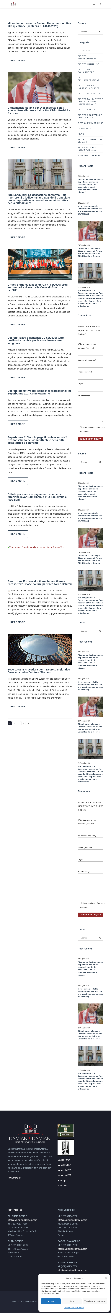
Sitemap (62, 1180)
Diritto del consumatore (86, 71)
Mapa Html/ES (64, 1170)
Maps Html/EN (64, 1165)
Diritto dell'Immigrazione (88, 79)
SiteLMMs (62, 1185)
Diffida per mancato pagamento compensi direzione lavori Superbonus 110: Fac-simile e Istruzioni (37, 497)
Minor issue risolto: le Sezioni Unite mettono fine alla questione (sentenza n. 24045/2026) (39, 25)
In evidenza (84, 128)
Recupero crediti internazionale (88, 148)
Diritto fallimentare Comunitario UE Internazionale (90, 101)
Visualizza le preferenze (94, 1301)
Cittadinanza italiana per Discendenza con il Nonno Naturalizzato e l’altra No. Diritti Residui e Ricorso (39, 110)
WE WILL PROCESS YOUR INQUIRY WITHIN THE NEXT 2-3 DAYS (90, 330)
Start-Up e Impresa (89, 155)
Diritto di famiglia (89, 94)
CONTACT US (15, 1210)
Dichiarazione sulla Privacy (74, 1308)
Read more (17, 60)
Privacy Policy (14, 1178)
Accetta (51, 1301)
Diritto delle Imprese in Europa (88, 87)
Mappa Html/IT (65, 1160)
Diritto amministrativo (87, 57)
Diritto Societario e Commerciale (90, 116)
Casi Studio (84, 51)
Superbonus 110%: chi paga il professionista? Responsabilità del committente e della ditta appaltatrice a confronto (37, 440)
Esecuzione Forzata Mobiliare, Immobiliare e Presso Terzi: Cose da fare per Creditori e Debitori (40, 583)
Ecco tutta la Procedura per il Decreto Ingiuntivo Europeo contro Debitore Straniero (39, 671)
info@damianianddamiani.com (22, 1220)
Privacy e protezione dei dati (90, 140)
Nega (71, 1301)
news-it (82, 134)
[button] (105, 1278)
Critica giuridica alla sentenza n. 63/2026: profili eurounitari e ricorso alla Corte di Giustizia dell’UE (38, 287)
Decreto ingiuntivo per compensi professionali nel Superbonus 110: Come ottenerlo (40, 392)
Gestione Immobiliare (90, 123)
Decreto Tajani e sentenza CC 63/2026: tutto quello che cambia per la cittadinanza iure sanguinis (36, 340)
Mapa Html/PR (65, 1175)
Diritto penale (86, 110)
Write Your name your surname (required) (87, 346)
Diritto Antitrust (88, 64)
